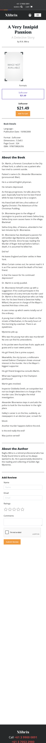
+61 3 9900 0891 (23, 4)
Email (6, 493)
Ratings (7, 503)
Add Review (9, 477)
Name (6, 482)
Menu (38, 15)
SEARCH (17, 7)
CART (28, 7)
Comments (9, 515)
